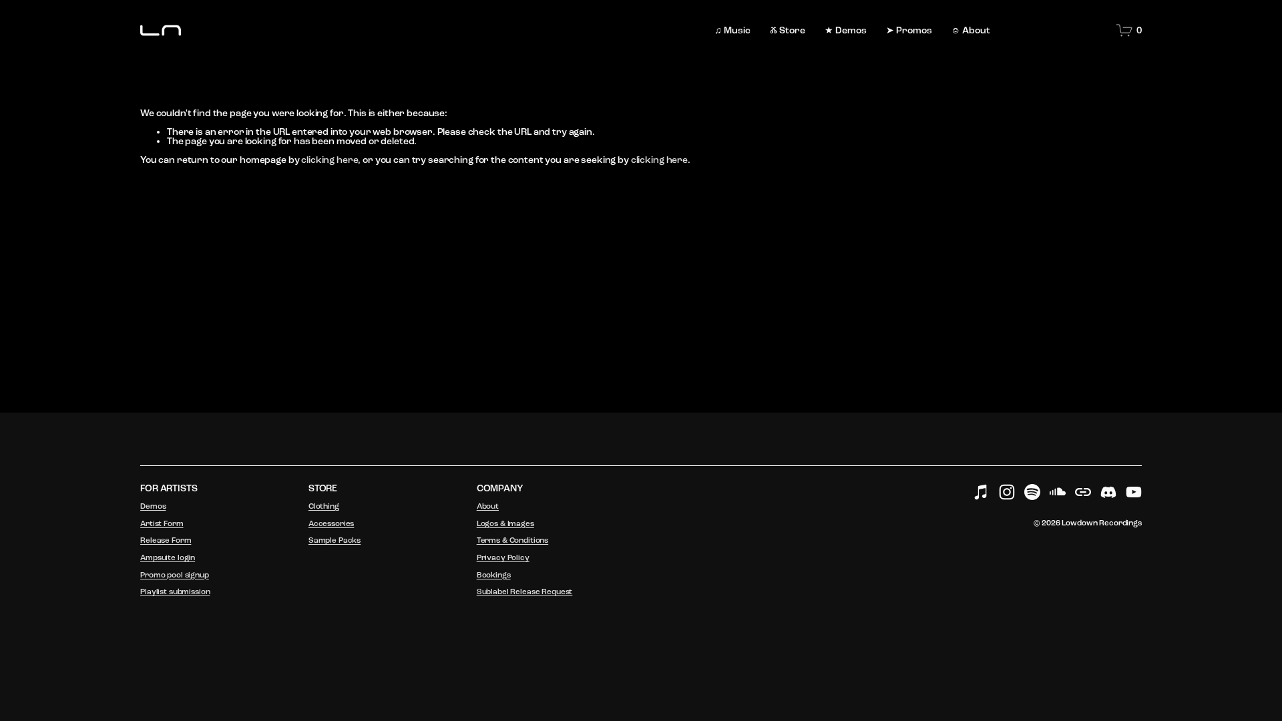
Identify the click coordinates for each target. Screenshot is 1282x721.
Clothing (323, 507)
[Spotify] (1032, 492)
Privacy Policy (503, 558)
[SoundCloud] (1058, 492)
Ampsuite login (167, 558)
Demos (153, 507)
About (488, 507)
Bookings (494, 575)
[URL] (1083, 492)
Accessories (331, 524)
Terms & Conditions (512, 541)
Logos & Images (505, 524)
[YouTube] (1134, 492)
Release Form (165, 541)
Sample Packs (334, 541)
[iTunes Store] (982, 492)
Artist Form (161, 524)
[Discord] (1108, 492)
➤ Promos (909, 30)
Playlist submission (175, 592)
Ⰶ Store (787, 30)
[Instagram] (1007, 492)
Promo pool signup (174, 575)
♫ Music (732, 30)
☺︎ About (970, 30)
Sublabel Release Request (525, 592)
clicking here (329, 160)
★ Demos (846, 30)
